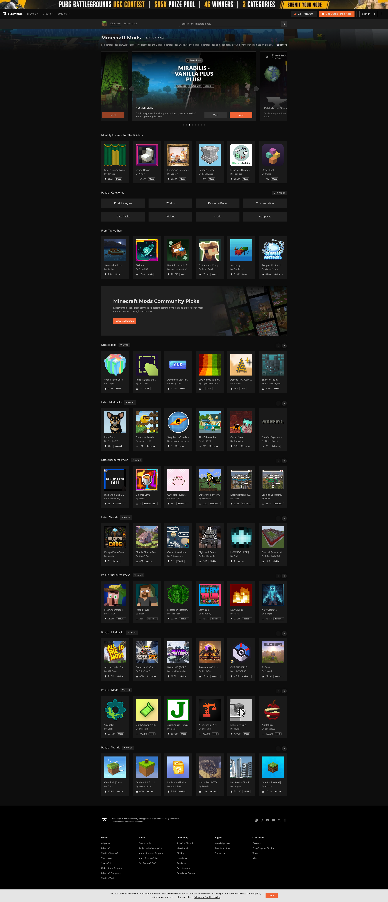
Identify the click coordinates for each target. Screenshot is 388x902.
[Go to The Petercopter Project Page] (210, 429)
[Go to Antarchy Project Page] (241, 257)
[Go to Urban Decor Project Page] (147, 162)
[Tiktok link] (262, 820)
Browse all (279, 192)
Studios (62, 13)
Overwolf (257, 843)
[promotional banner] (194, 4)
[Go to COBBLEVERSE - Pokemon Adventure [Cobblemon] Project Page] (241, 659)
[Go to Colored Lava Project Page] (147, 487)
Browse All (130, 23)
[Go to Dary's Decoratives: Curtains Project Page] (115, 162)
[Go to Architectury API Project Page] (210, 717)
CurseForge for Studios (263, 848)
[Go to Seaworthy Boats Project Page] (115, 257)
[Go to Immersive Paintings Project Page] (178, 162)
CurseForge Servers (186, 873)
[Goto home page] (13, 13)
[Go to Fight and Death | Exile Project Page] (210, 544)
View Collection (232, 115)
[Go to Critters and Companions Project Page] (210, 257)
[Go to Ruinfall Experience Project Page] (273, 429)
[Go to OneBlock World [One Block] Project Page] (273, 774)
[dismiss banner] (383, 4)
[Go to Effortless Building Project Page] (241, 162)
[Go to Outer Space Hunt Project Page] (178, 544)
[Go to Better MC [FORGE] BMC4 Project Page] (178, 659)
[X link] (279, 820)
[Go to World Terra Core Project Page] (115, 372)
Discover (115, 23)
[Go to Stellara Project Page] (147, 257)
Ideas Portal (182, 848)
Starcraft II (106, 863)
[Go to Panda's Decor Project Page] (210, 162)
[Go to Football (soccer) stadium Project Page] (273, 544)
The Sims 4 (106, 858)
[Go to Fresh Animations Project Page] (115, 602)
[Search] (284, 24)
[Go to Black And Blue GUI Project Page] (115, 487)
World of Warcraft (110, 853)
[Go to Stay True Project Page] (210, 602)
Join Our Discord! (185, 843)
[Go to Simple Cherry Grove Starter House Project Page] (147, 544)
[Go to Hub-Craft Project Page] (115, 429)
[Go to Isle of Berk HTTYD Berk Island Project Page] (210, 774)
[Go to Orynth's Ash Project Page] (241, 429)
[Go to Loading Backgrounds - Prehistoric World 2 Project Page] (273, 487)
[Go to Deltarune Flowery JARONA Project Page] (210, 487)
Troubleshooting (222, 848)
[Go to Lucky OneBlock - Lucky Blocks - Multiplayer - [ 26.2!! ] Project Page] (178, 774)
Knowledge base (222, 843)
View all (124, 345)
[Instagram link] (256, 820)
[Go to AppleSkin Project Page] (273, 717)
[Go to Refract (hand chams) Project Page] (147, 372)
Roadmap (181, 863)
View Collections (125, 321)
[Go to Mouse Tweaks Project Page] (241, 717)
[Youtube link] (267, 820)
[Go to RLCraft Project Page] (273, 659)
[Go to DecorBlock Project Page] (273, 162)
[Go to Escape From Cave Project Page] (115, 544)
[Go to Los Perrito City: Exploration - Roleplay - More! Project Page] (241, 774)
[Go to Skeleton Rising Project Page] (273, 372)
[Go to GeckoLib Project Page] (115, 717)
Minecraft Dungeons (110, 873)
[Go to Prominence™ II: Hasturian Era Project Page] (210, 659)
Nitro (255, 858)
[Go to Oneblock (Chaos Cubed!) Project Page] (115, 774)
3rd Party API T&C (147, 863)
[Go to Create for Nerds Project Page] (147, 429)
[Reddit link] (285, 820)
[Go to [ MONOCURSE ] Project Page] (241, 544)
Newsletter (182, 858)
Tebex (255, 853)
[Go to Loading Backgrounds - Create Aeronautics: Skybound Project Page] (241, 487)
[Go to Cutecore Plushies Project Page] (178, 487)
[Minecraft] (104, 24)
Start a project (145, 843)
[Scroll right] (284, 345)
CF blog (180, 853)
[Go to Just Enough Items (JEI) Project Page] (178, 717)
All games (105, 843)
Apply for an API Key (148, 858)
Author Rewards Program (151, 853)
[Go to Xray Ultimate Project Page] (273, 602)
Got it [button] (272, 895)
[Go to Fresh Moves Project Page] (147, 602)
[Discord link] (273, 820)
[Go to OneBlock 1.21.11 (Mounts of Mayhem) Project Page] (147, 774)
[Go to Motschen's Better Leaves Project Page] (178, 602)
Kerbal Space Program (111, 868)
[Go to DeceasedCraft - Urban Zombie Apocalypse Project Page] (147, 659)
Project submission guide (150, 848)
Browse (31, 13)
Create (47, 13)
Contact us (220, 853)
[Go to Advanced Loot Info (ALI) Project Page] (178, 372)
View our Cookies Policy (207, 897)
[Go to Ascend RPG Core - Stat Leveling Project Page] (241, 372)
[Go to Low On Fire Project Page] (241, 602)
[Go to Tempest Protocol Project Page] (273, 257)
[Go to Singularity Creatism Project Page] (178, 429)
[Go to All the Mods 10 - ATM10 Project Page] (115, 659)
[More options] (382, 14)
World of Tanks (108, 878)
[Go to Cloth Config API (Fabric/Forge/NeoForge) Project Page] (147, 717)
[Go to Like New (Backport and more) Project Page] (210, 372)
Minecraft (105, 848)
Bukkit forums (183, 868)
